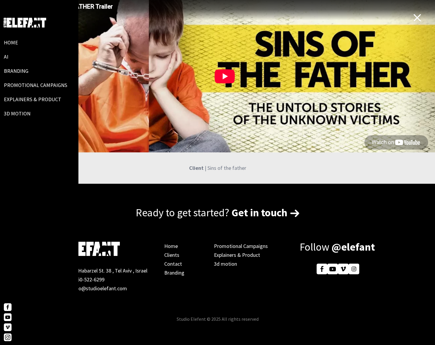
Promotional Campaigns (35, 85)
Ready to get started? (211, 212)
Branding (16, 70)
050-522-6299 (89, 279)
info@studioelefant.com (99, 288)
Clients (171, 255)
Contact (173, 263)
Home (11, 42)
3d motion (17, 113)
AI (6, 56)
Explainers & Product (32, 99)
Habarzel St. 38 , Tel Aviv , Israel (112, 270)
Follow (337, 247)
